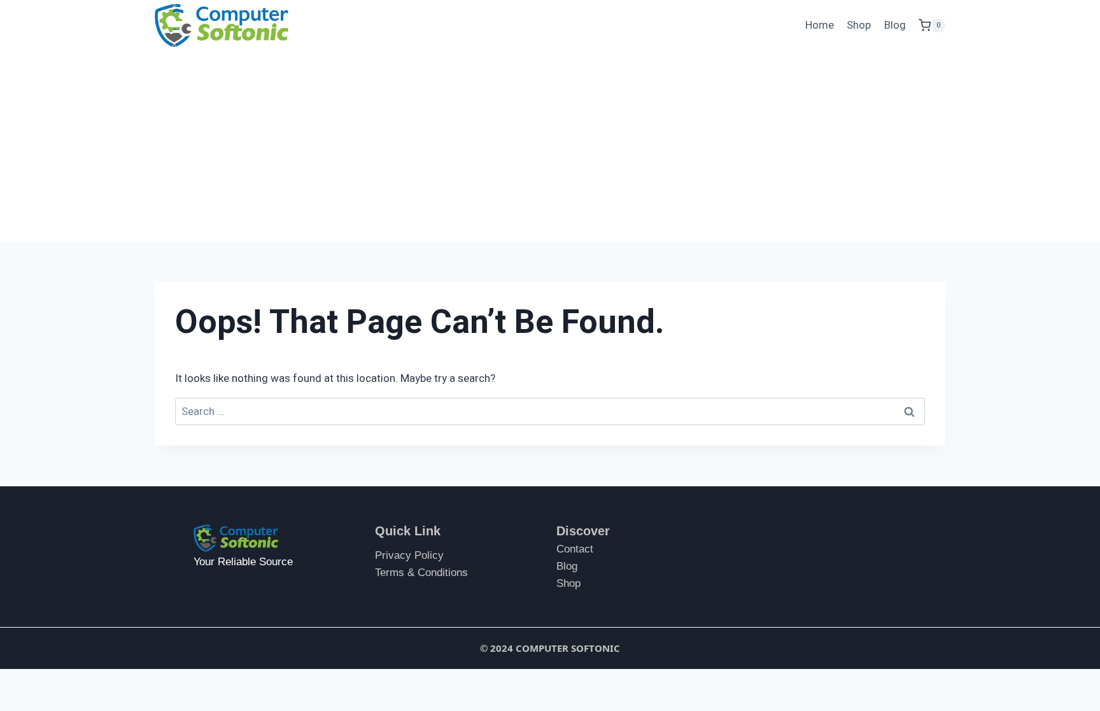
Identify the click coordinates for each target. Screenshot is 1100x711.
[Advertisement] (550, 146)
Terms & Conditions (421, 573)
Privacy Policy (409, 555)
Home (819, 25)
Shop (859, 25)
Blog (895, 25)
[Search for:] (550, 411)
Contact (574, 549)
